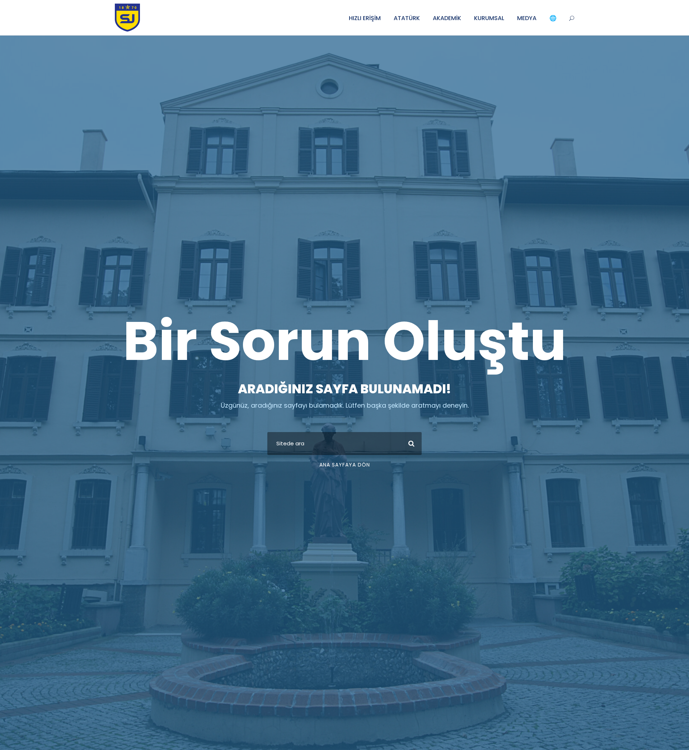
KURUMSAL (489, 18)
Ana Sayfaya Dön (344, 464)
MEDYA (526, 18)
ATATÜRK (407, 18)
